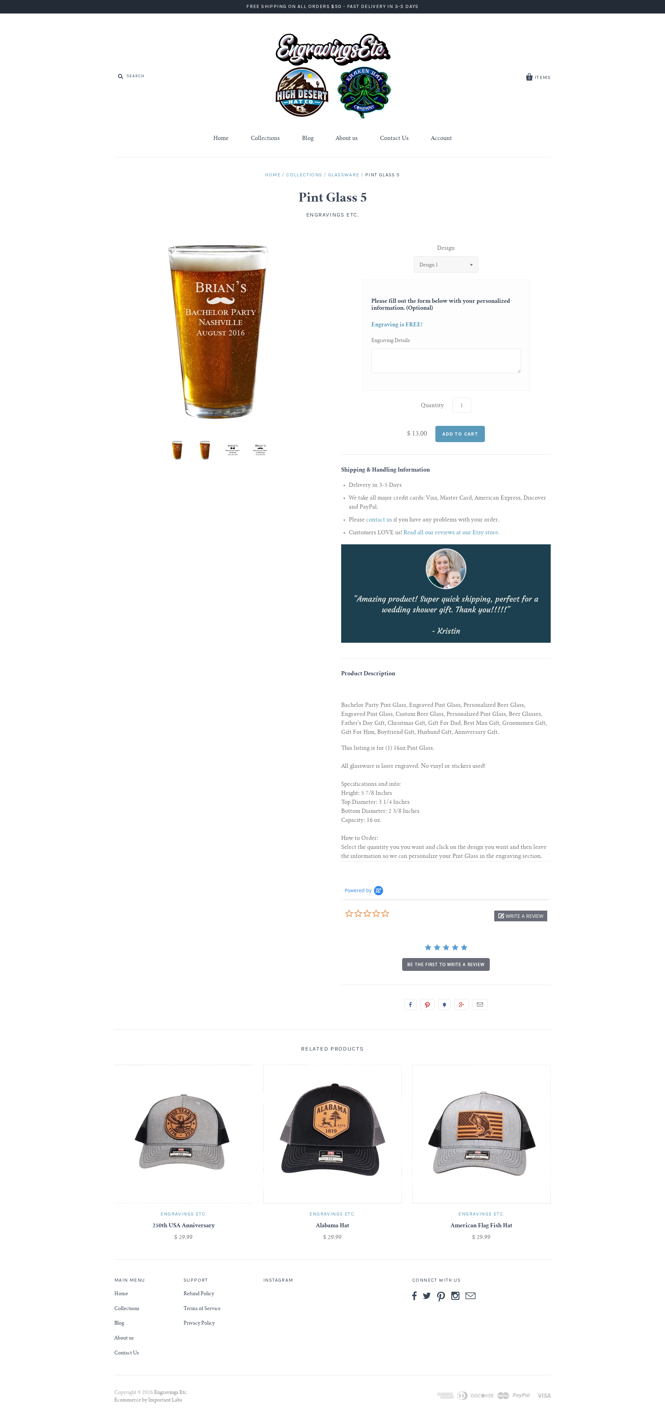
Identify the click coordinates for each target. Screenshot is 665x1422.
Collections (265, 138)
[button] (520, 916)
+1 (461, 1004)
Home (221, 138)
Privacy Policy (199, 1323)
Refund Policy (199, 1294)
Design (446, 248)
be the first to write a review (446, 964)
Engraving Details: (391, 341)
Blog (307, 138)
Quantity (432, 406)
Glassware (344, 175)
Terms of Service (202, 1309)
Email (480, 1004)
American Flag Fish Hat (481, 1226)
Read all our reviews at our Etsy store (451, 533)
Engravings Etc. (332, 214)
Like (410, 1004)
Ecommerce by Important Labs (148, 1400)
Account (441, 138)
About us (347, 138)
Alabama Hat (332, 1226)
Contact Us (394, 138)
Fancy (444, 1004)
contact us (379, 520)
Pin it (427, 1004)
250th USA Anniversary (183, 1226)
